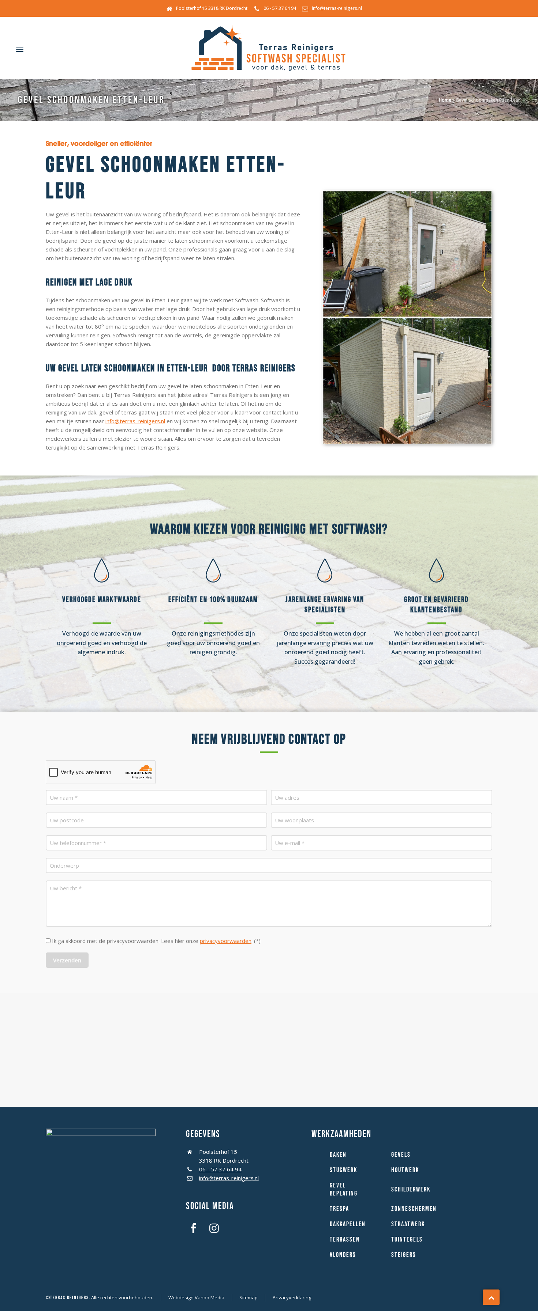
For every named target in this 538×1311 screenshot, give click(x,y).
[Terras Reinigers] (269, 49)
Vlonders (343, 1255)
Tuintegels (407, 1239)
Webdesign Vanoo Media (196, 1297)
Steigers (403, 1255)
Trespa (339, 1209)
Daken (338, 1155)
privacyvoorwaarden (225, 940)
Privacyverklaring (292, 1297)
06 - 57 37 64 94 (280, 8)
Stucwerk (343, 1170)
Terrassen (345, 1239)
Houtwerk (405, 1170)
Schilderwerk (410, 1189)
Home (445, 100)
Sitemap (248, 1297)
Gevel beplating (344, 1189)
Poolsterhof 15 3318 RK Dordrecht (211, 8)
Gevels (401, 1155)
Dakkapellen (348, 1224)
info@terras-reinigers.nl (337, 8)
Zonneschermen (414, 1209)
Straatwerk (408, 1224)
